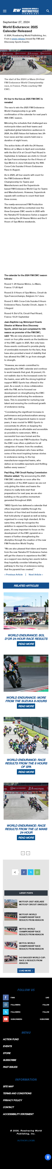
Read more (26, 643)
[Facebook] (24, 872)
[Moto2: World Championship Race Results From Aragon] (10, 931)
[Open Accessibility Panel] (48, 1157)
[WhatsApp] (37, 872)
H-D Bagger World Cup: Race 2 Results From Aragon (32, 960)
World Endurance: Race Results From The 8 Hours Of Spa (26, 763)
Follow (46, 1005)
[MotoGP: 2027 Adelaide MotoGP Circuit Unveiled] (10, 903)
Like (47, 997)
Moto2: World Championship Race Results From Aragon (31, 932)
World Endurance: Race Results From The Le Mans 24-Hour (26, 829)
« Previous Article (13, 574)
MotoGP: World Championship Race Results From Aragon (31, 917)
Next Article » (36, 574)
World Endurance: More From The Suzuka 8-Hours (26, 699)
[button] (4, 11)
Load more (25, 970)
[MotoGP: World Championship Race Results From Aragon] (10, 916)
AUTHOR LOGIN (26, 1140)
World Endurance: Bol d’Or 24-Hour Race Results (26, 636)
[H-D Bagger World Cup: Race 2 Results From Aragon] (10, 959)
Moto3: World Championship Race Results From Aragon (31, 946)
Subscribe (44, 1019)
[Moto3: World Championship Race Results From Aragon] (10, 945)
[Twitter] (31, 872)
